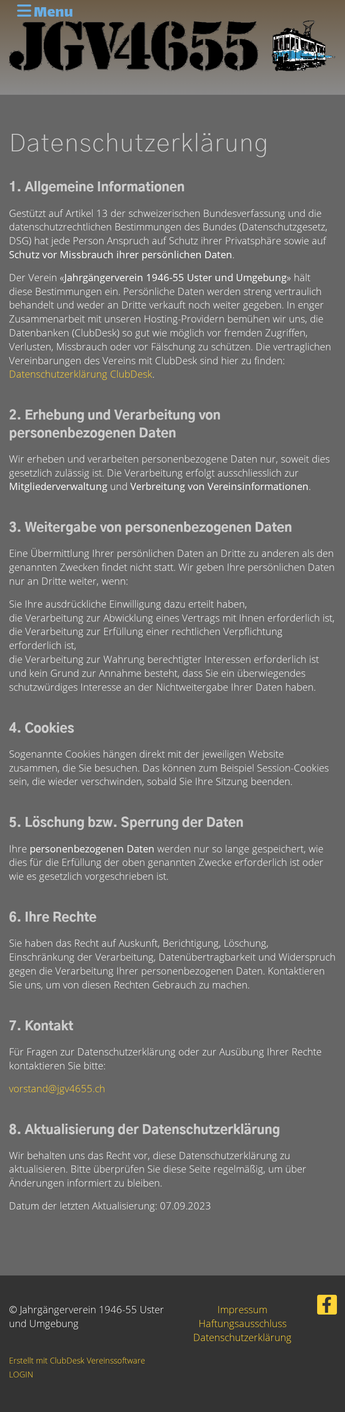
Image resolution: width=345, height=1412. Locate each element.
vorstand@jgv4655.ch (57, 1088)
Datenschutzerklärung (242, 1337)
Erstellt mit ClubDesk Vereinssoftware (77, 1360)
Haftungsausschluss (243, 1323)
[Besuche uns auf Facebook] (327, 1306)
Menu (52, 13)
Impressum (242, 1309)
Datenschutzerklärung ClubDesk (80, 373)
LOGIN (21, 1374)
